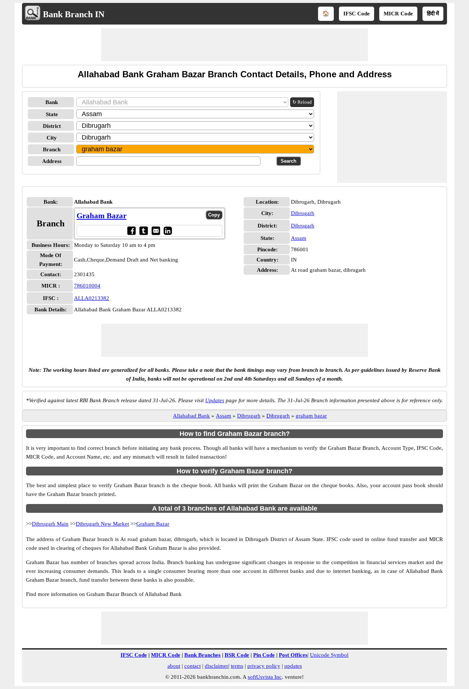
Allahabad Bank (191, 416)
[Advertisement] (234, 44)
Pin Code (264, 655)
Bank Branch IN (73, 14)
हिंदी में (433, 13)
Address (52, 161)
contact (192, 666)
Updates (214, 400)
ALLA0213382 (91, 298)
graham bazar (311, 416)
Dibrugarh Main (50, 524)
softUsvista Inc (265, 677)
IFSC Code (356, 13)
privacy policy (263, 666)
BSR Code (237, 655)
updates (293, 666)
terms (237, 666)
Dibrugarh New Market (102, 524)
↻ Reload (302, 102)
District (52, 126)
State (52, 114)
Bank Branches (202, 655)
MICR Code (398, 13)
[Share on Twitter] (143, 230)
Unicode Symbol (329, 655)
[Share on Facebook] (131, 230)
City (52, 138)
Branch (51, 149)
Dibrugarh (302, 213)
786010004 (87, 286)
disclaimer (216, 666)
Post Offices (293, 655)
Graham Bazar (101, 215)
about (173, 666)
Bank (51, 102)
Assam (298, 238)
